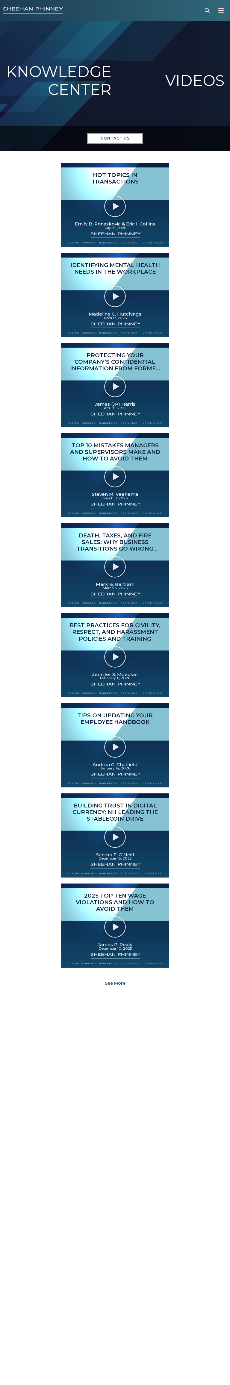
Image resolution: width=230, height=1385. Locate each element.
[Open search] (207, 10)
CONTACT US (115, 138)
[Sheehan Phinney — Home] (33, 10)
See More (115, 983)
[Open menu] (221, 10)
